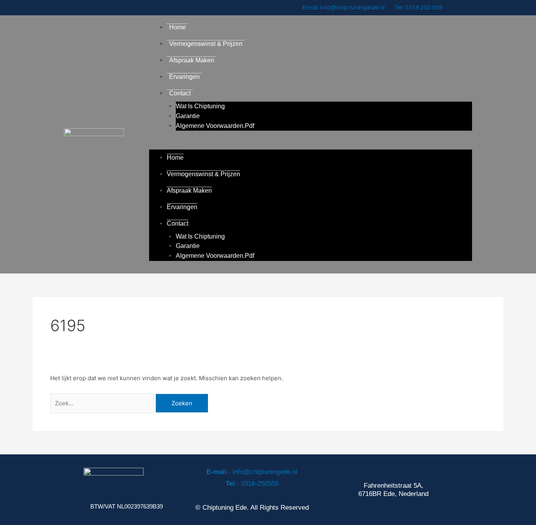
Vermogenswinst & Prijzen (205, 43)
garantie (188, 116)
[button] (310, 144)
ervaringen (184, 76)
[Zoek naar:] (103, 403)
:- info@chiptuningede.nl (251, 472)
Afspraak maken (191, 60)
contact (180, 93)
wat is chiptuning (200, 106)
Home (177, 27)
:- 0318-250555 (252, 483)
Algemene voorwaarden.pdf (215, 125)
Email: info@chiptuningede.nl (344, 7)
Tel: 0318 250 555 (418, 7)
